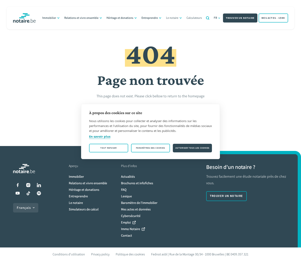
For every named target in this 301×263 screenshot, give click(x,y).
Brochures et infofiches (137, 183)
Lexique (126, 196)
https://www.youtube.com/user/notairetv (17, 193)
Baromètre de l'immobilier (139, 203)
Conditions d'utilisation (69, 254)
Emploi (126, 222)
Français (24, 208)
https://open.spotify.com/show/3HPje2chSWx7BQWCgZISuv (39, 193)
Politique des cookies (130, 254)
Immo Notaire (130, 229)
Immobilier (49, 18)
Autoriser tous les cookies (192, 148)
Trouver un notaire (240, 18)
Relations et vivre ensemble (81, 18)
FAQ (124, 190)
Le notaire (172, 18)
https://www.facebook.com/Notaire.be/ (17, 185)
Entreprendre (149, 18)
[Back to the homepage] (24, 18)
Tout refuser (108, 148)
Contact (126, 235)
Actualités (128, 177)
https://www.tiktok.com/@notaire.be (28, 193)
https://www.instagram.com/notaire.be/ (28, 185)
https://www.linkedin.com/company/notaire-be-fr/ (39, 185)
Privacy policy (100, 254)
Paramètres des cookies (150, 148)
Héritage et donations (119, 18)
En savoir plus (99, 136)
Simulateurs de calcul (83, 209)
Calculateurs (194, 18)
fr (215, 18)
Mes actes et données (136, 209)
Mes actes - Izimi (273, 18)
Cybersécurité (130, 216)
